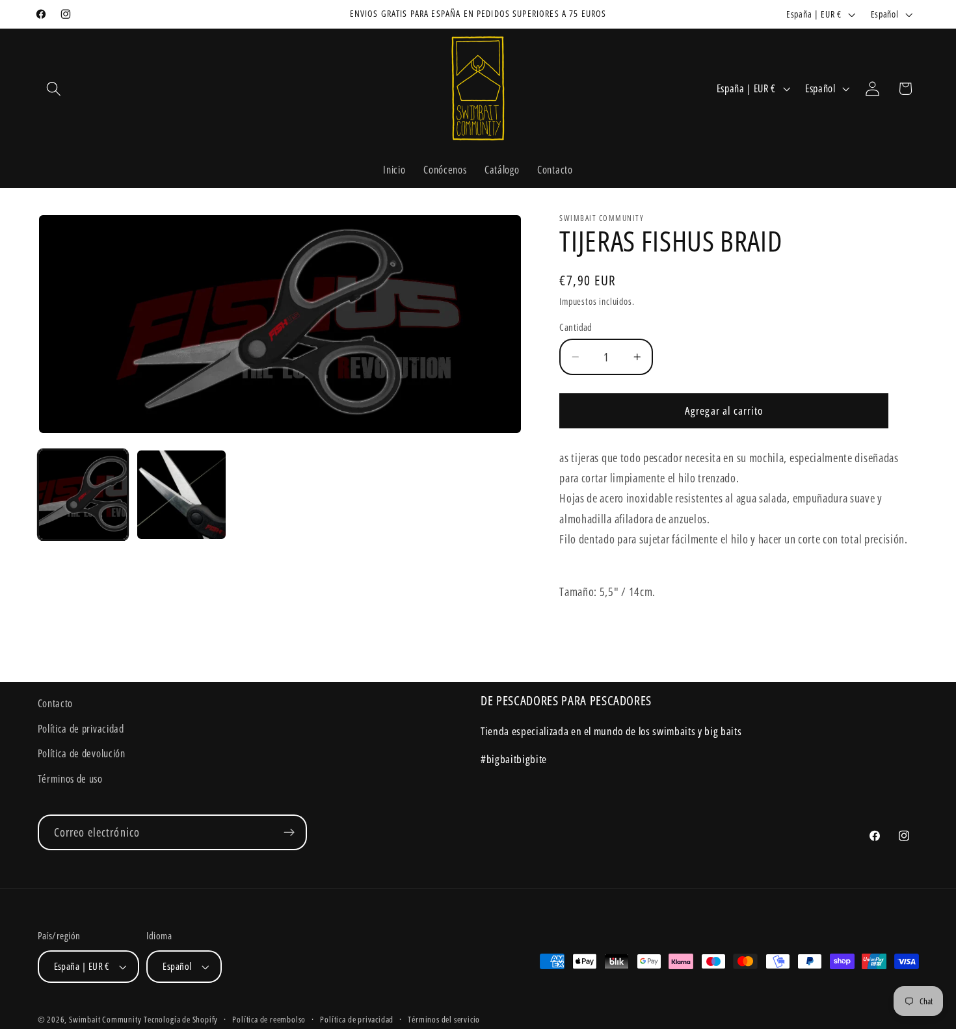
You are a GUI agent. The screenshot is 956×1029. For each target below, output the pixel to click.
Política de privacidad (81, 729)
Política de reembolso (269, 1019)
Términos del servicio (444, 1019)
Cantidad (575, 326)
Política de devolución (82, 753)
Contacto (55, 703)
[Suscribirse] (289, 832)
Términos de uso (70, 779)
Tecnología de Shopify (181, 1019)
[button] (54, 88)
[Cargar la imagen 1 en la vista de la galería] (83, 494)
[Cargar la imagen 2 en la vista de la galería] (181, 494)
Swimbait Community (105, 1019)
